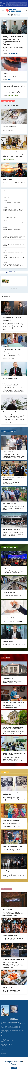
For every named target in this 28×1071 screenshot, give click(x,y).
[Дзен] (8, 15)
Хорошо (14, 1067)
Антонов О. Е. (11, 1043)
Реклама (3, 1056)
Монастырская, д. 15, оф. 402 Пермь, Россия (6, 1045)
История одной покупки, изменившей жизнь (16, 281)
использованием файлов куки (13, 1061)
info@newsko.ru (4, 1049)
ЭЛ (17, 1029)
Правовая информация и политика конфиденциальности (12, 1032)
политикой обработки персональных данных (14, 1063)
